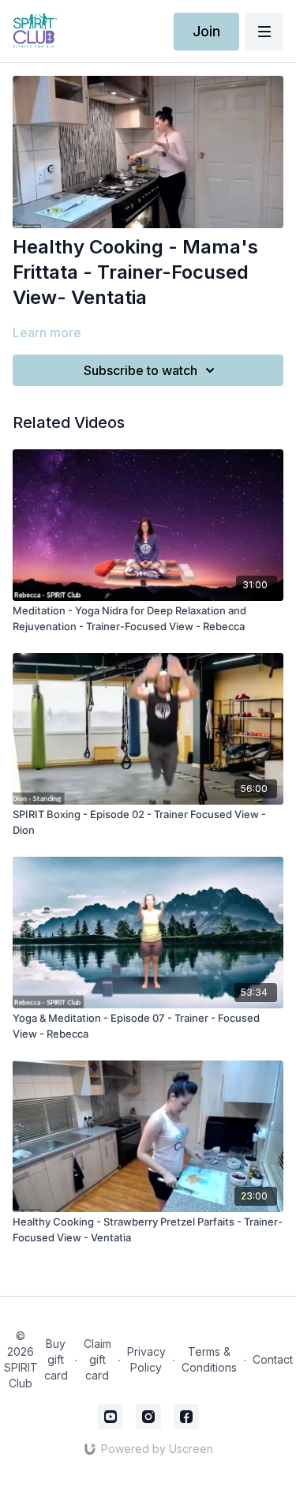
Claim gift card (97, 1359)
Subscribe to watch (140, 370)
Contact (273, 1359)
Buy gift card (56, 1359)
